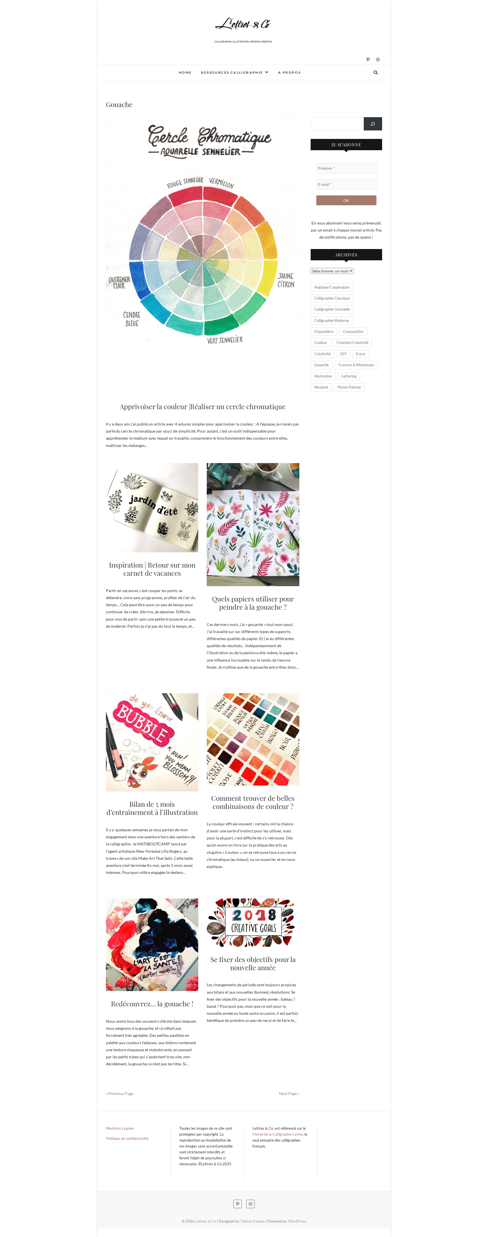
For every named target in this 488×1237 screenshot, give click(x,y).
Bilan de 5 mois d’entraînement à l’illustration (152, 808)
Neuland (321, 387)
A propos (289, 72)
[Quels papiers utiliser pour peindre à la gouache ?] (253, 524)
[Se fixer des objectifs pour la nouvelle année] (253, 922)
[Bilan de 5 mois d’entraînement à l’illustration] (152, 742)
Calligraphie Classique (332, 298)
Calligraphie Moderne (331, 320)
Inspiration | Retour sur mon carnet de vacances (152, 568)
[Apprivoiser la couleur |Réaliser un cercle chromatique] (202, 255)
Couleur (320, 342)
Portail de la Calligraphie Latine (277, 1134)
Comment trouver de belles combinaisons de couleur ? (253, 802)
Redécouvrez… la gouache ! (152, 1003)
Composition (353, 331)
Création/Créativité (353, 342)
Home (185, 72)
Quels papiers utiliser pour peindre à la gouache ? (253, 602)
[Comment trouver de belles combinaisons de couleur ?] (253, 739)
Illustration (323, 376)
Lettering (348, 376)
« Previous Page (119, 1093)
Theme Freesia (253, 1221)
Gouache (321, 365)
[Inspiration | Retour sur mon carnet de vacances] (152, 508)
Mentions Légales (120, 1128)
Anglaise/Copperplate (332, 287)
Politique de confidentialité (127, 1138)
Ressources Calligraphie (232, 72)
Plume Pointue (349, 387)
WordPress (297, 1221)
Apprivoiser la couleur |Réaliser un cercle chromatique (203, 406)
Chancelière (324, 331)
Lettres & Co (125, 68)
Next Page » (289, 1093)
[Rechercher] (373, 123)
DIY (343, 354)
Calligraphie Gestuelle (332, 309)
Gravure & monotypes (356, 365)
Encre (360, 354)
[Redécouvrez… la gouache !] (152, 944)
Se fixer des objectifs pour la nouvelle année (253, 963)
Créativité (322, 354)
